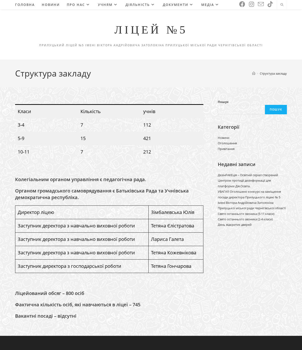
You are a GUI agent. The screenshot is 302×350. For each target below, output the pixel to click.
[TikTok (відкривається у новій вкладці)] (270, 4)
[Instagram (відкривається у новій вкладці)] (251, 4)
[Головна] (253, 73)
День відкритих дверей (235, 224)
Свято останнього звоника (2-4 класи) (245, 219)
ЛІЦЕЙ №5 (151, 29)
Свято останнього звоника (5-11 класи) (246, 214)
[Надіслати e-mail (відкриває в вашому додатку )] (261, 4)
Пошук (223, 102)
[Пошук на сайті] (282, 5)
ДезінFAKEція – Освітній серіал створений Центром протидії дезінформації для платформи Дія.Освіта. (248, 180)
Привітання (226, 149)
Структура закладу (273, 73)
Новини (223, 138)
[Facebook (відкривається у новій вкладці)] (242, 4)
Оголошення (227, 143)
